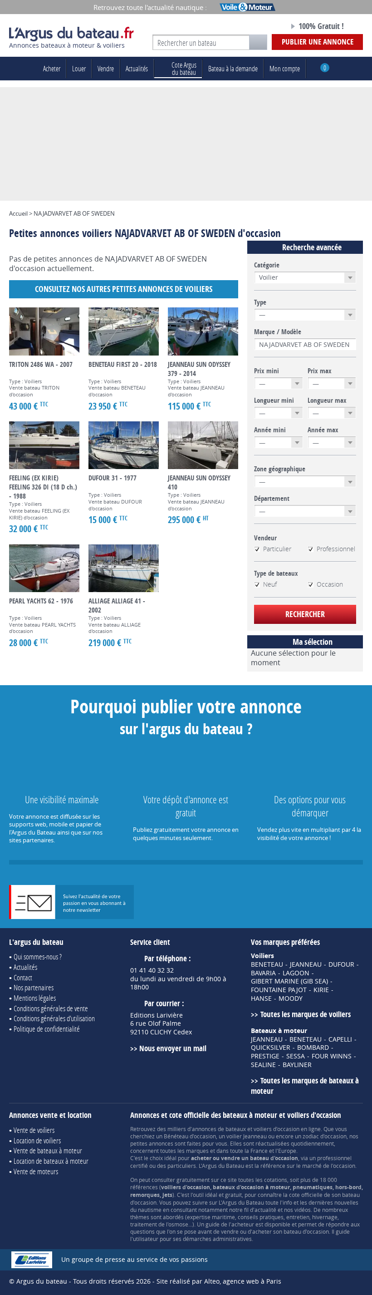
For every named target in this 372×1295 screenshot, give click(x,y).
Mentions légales (35, 998)
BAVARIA (263, 973)
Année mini (270, 430)
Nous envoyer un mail (172, 1048)
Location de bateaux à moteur (51, 1161)
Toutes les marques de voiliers (305, 1014)
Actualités (137, 68)
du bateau (183, 68)
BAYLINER (297, 1065)
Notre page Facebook (262, 26)
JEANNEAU (306, 964)
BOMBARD (313, 1047)
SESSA (295, 1056)
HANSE (261, 998)
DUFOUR (341, 964)
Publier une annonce (317, 41)
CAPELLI (340, 1039)
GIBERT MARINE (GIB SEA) (289, 981)
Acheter (51, 68)
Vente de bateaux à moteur (48, 1150)
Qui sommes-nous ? (38, 956)
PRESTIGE (265, 1056)
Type (260, 302)
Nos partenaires (34, 987)
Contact (23, 977)
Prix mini (266, 371)
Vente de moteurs (36, 1171)
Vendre (106, 68)
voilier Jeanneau (246, 1136)
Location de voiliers (37, 1140)
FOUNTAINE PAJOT (279, 990)
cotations (275, 1179)
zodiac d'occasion (325, 1136)
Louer (79, 68)
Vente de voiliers (34, 1130)
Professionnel (336, 549)
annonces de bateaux (219, 1128)
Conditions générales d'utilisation (54, 1018)
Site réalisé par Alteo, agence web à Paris (219, 1281)
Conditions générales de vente (51, 1008)
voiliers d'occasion (276, 1128)
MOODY (291, 998)
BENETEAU (267, 964)
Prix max (320, 371)
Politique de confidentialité (47, 1028)
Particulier (277, 549)
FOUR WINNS (332, 1056)
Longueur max (327, 400)
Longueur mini (274, 400)
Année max (323, 430)
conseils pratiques (261, 1217)
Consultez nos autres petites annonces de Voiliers (123, 289)
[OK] (258, 42)
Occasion (330, 584)
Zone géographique (279, 469)
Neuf (270, 584)
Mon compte (284, 68)
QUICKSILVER (270, 1047)
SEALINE (263, 1065)
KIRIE (321, 990)
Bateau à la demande (233, 68)
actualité (265, 1209)
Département (271, 498)
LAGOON (296, 973)
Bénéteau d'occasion (190, 1136)
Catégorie (266, 265)
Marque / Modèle (277, 331)
